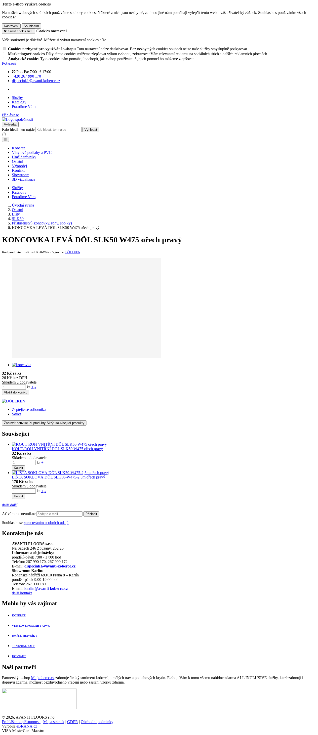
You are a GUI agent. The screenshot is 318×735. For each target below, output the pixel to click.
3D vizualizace (23, 179)
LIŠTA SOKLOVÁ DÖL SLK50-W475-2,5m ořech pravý (58, 477)
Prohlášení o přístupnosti (21, 722)
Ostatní (17, 161)
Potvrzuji (9, 63)
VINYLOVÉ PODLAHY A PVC (31, 625)
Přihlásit (91, 514)
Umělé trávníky (24, 157)
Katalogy (19, 102)
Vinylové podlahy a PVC (32, 152)
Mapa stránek (53, 722)
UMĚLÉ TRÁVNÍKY (24, 635)
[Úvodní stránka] (17, 119)
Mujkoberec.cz (42, 678)
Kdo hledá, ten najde (18, 129)
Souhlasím (31, 26)
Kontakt (18, 170)
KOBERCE (19, 615)
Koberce (18, 148)
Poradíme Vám (24, 106)
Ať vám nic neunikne (19, 514)
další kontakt (22, 593)
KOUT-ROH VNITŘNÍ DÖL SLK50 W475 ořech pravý (57, 449)
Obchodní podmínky (97, 722)
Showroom (20, 175)
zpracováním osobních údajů (46, 522)
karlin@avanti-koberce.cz (46, 588)
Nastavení (11, 26)
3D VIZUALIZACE (23, 646)
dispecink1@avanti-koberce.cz (50, 566)
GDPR (72, 722)
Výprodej (19, 166)
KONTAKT (19, 656)
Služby (17, 97)
